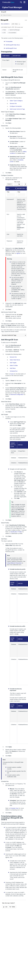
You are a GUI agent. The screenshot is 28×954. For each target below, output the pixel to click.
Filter (8, 192)
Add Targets (13, 362)
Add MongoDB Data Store (12, 45)
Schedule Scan (14, 808)
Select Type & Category (16, 100)
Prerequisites (8, 41)
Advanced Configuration (16, 394)
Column (9, 184)
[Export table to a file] (25, 184)
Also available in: (5, 23)
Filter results (17, 181)
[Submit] (19, 184)
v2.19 (4, 32)
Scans (12, 374)
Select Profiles (14, 365)
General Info (13, 103)
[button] (14, 15)
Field (7, 188)
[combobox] (15, 24)
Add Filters (13, 368)
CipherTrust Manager (15, 29)
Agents (18, 253)
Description (21, 188)
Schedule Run (13, 371)
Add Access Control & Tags (17, 109)
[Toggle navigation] (24, 2)
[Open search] (20, 2)
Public (4, 29)
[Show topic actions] (25, 20)
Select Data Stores (15, 360)
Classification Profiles (16, 531)
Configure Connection (16, 106)
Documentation (12, 32)
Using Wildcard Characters (14, 563)
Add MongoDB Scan (11, 48)
